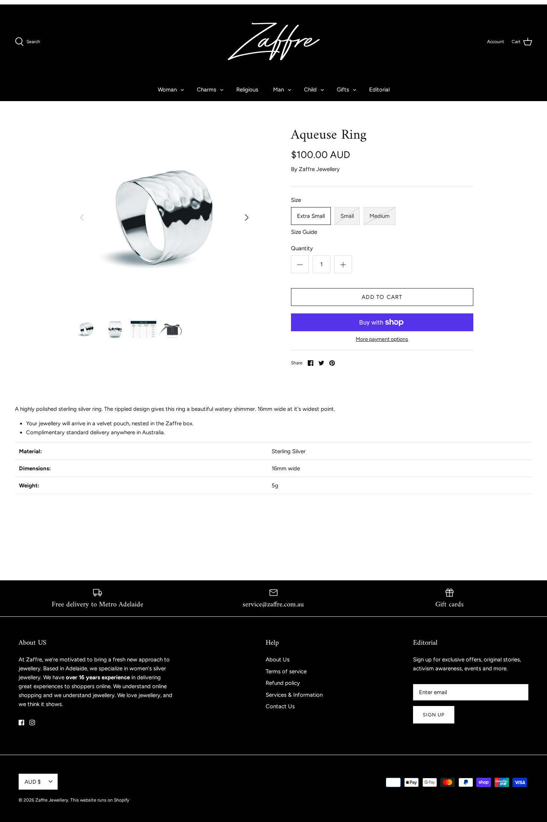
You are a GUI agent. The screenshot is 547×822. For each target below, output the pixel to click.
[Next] (247, 217)
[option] (164, 217)
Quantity (302, 248)
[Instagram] (32, 722)
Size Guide (304, 232)
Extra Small (311, 216)
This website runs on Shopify (99, 800)
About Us (278, 659)
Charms (206, 89)
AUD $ (33, 782)
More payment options (382, 339)
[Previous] (82, 217)
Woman (167, 89)
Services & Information (294, 695)
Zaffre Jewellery (319, 169)
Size (296, 200)
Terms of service (286, 671)
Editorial (379, 89)
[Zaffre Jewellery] (273, 41)
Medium (380, 216)
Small (347, 216)
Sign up (434, 715)
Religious (247, 89)
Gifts (343, 89)
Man (278, 89)
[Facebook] (21, 722)
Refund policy (283, 683)
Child (310, 89)
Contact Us (280, 706)
